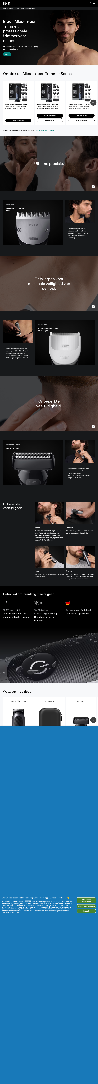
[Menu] (94, 3)
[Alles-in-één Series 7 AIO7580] (18, 92)
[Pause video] (93, 186)
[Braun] (6, 3)
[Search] (91, 3)
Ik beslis (86, 911)
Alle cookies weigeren (86, 906)
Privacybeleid (44, 907)
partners (28, 901)
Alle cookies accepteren (86, 900)
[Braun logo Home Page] (6, 3)
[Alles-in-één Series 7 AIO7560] (50, 92)
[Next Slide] (93, 103)
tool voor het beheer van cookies (32, 911)
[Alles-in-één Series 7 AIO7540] (82, 92)
